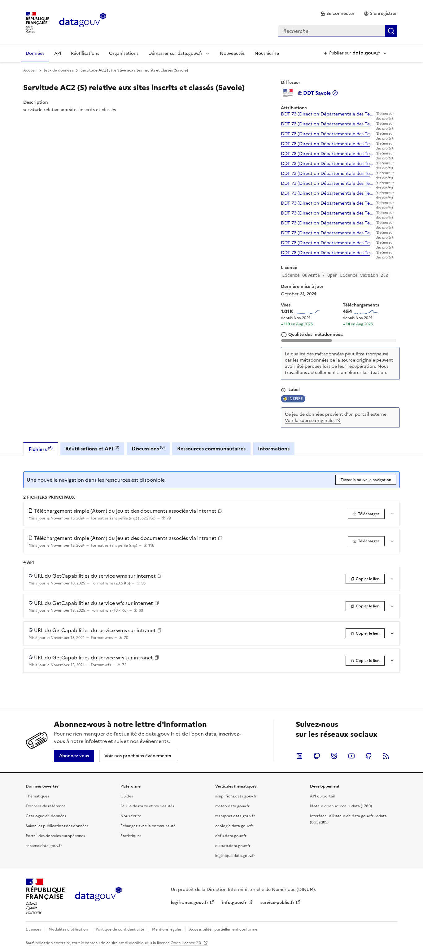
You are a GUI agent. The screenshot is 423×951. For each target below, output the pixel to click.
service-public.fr (277, 902)
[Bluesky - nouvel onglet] (334, 756)
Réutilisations (85, 53)
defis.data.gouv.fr (230, 836)
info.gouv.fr (234, 902)
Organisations (123, 53)
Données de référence (46, 806)
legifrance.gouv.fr (189, 902)
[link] (337, 13)
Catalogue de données (46, 816)
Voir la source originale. (310, 420)
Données (35, 53)
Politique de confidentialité (120, 929)
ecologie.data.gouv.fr (234, 826)
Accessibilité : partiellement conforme (223, 929)
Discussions (148, 448)
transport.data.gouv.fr (235, 816)
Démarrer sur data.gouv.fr (175, 53)
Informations (274, 448)
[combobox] (337, 31)
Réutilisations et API (92, 448)
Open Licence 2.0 (186, 943)
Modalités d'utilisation (68, 929)
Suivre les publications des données (57, 826)
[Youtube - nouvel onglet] (351, 756)
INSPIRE (295, 399)
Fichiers (40, 449)
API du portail (322, 796)
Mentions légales (166, 929)
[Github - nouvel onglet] (369, 756)
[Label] (283, 390)
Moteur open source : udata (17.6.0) (341, 806)
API (57, 53)
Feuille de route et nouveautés (147, 806)
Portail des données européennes (55, 836)
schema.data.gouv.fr (44, 846)
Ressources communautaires (211, 448)
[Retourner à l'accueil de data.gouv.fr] (82, 21)
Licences (33, 929)
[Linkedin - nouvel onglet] (299, 756)
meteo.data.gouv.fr (232, 806)
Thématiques (37, 796)
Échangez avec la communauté (148, 826)
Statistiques (130, 836)
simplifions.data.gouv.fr (236, 796)
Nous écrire (267, 53)
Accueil (30, 70)
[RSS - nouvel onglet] (386, 756)
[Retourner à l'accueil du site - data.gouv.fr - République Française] (98, 896)
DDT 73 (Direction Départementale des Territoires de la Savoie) (327, 114)
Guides (126, 796)
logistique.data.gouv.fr (235, 855)
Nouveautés (232, 53)
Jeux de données (58, 70)
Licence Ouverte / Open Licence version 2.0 (335, 275)
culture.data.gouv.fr (233, 846)
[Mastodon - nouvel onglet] (317, 756)
